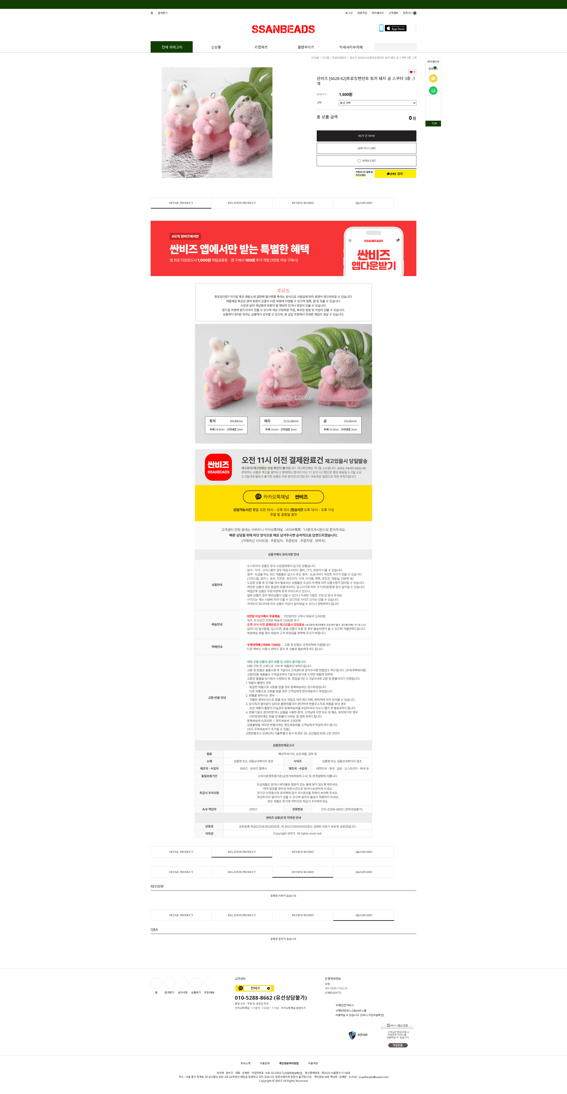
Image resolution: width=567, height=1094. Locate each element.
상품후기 (196, 992)
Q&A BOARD (363, 203)
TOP (434, 123)
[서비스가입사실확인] (372, 1015)
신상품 (216, 47)
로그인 (349, 13)
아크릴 (325, 58)
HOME (315, 58)
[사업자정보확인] (293, 1073)
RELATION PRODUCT (242, 203)
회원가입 (362, 13)
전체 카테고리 (172, 47)
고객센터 (393, 13)
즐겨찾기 (162, 13)
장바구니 (433, 68)
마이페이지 (433, 62)
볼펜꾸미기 (306, 47)
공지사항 (183, 992)
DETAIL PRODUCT (181, 203)
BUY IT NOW (366, 135)
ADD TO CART (366, 148)
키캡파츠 (261, 47)
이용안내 (265, 1063)
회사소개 (245, 1063)
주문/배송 (209, 992)
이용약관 (313, 1063)
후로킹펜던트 (339, 58)
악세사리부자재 (351, 47)
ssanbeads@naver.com (373, 1077)
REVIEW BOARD (303, 203)
